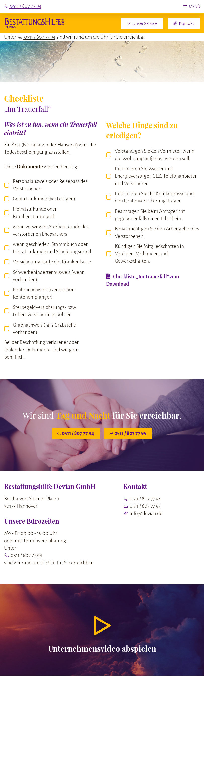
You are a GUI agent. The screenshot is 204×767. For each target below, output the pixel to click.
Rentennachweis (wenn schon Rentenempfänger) (44, 293)
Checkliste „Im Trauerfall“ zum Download (142, 280)
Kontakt (186, 23)
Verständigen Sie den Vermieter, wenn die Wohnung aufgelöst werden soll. (154, 155)
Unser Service (144, 23)
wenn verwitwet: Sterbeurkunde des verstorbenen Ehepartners (51, 230)
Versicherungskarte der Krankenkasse (52, 261)
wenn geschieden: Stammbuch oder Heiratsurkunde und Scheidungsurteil (52, 248)
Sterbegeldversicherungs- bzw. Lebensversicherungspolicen (45, 311)
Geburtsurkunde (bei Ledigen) (44, 198)
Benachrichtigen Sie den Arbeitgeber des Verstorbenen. (157, 232)
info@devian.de (145, 513)
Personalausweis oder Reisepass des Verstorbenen (50, 185)
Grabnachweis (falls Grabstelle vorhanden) (44, 329)
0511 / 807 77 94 (39, 37)
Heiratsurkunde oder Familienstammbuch (35, 213)
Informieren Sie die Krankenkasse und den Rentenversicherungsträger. (154, 197)
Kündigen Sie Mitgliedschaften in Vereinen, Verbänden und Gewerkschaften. (149, 253)
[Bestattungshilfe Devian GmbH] (34, 23)
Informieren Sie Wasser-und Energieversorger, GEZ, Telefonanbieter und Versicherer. (156, 176)
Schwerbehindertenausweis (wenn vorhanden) (49, 276)
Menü (194, 6)
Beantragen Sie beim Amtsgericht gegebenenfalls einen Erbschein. (150, 215)
